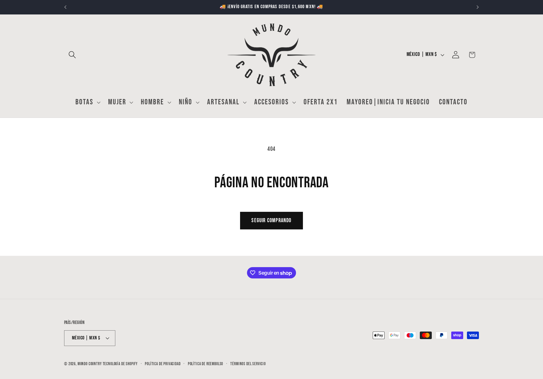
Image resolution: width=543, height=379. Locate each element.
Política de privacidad (162, 363)
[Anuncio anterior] (65, 7)
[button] (72, 55)
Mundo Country (90, 363)
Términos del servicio (248, 363)
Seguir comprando (271, 220)
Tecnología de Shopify (120, 363)
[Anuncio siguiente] (478, 7)
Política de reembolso (205, 363)
